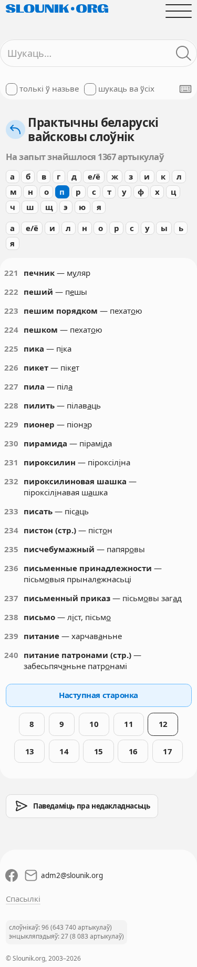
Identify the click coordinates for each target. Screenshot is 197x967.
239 (11, 636)
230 (11, 443)
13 (29, 751)
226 (11, 367)
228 (11, 405)
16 (133, 751)
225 (11, 348)
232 (11, 481)
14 (63, 751)
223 (11, 310)
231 (11, 462)
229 (11, 424)
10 (93, 724)
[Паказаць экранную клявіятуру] (185, 89)
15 (98, 751)
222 (11, 291)
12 (163, 724)
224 (11, 329)
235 (11, 549)
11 (128, 724)
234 (11, 530)
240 (11, 655)
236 (11, 568)
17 (167, 751)
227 (11, 386)
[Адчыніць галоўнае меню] (178, 11)
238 (11, 617)
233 (11, 511)
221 (11, 272)
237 (11, 598)
